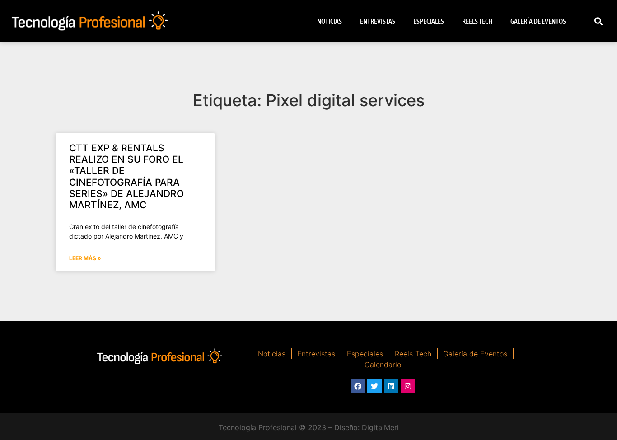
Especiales (428, 21)
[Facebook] (358, 386)
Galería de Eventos (538, 21)
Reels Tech (477, 21)
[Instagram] (408, 386)
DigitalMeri (380, 427)
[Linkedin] (391, 386)
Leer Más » (85, 258)
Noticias (329, 21)
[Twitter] (374, 386)
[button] (598, 21)
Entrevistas (377, 21)
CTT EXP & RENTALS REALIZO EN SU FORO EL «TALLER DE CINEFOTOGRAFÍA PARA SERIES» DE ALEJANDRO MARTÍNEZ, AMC (126, 176)
